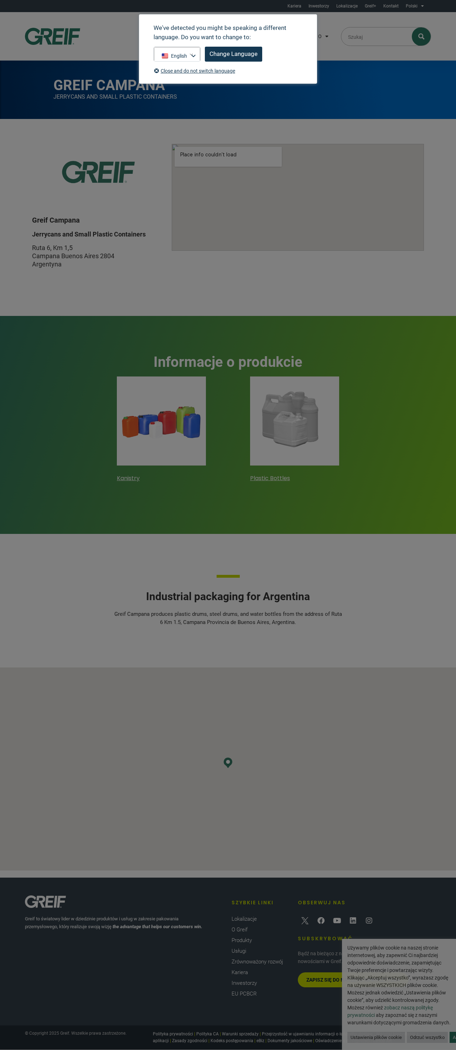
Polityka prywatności (173, 1033)
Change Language (233, 53)
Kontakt (391, 6)
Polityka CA (207, 1033)
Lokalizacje (347, 6)
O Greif (240, 929)
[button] (228, 763)
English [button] (179, 56)
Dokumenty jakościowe (290, 1040)
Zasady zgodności (189, 1040)
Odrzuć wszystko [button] (427, 1037)
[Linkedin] (353, 921)
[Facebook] (321, 921)
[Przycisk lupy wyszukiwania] (421, 36)
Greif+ (370, 6)
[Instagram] (369, 921)
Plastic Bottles (270, 478)
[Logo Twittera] (305, 921)
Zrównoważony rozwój (257, 961)
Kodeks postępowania (232, 1040)
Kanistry (128, 478)
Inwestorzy (319, 6)
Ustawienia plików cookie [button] (376, 1037)
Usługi (239, 951)
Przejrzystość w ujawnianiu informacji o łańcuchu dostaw (317, 1033)
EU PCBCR (244, 994)
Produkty (242, 940)
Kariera (294, 6)
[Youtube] (337, 921)
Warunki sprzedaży (240, 1033)
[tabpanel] (161, 430)
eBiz (260, 1040)
